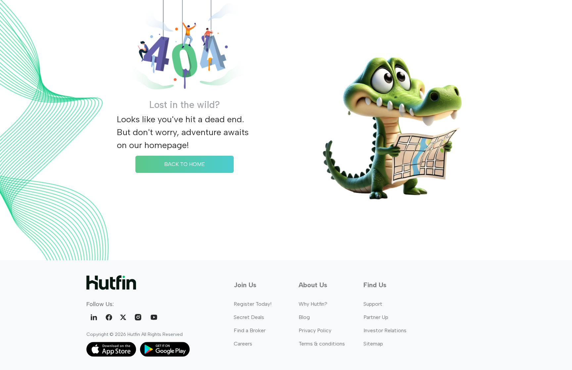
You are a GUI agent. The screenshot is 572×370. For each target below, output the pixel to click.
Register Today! (252, 304)
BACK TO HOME (184, 164)
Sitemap (373, 344)
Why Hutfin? (313, 304)
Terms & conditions (322, 344)
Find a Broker (249, 330)
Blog (304, 317)
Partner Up (375, 317)
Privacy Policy (315, 330)
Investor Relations (384, 330)
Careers (243, 344)
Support (372, 304)
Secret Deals (249, 317)
